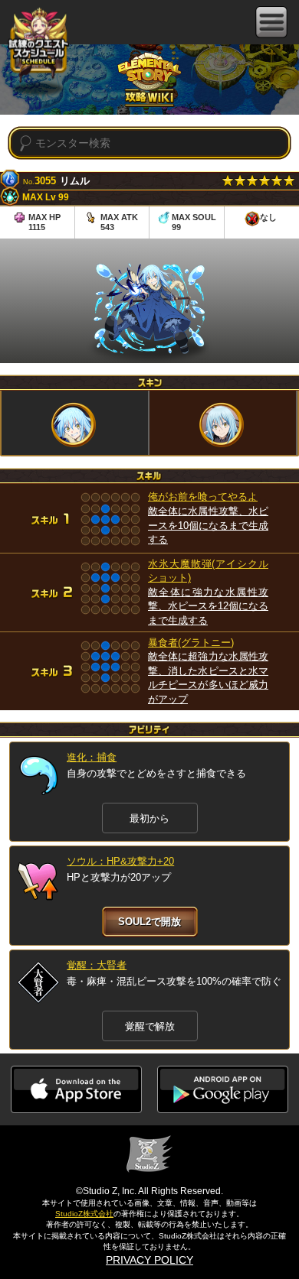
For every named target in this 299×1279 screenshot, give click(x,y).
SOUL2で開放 (149, 921)
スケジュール (38, 47)
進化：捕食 (92, 757)
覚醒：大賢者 (97, 965)
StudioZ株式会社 (84, 1213)
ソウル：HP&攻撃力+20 (120, 861)
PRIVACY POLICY (149, 1260)
